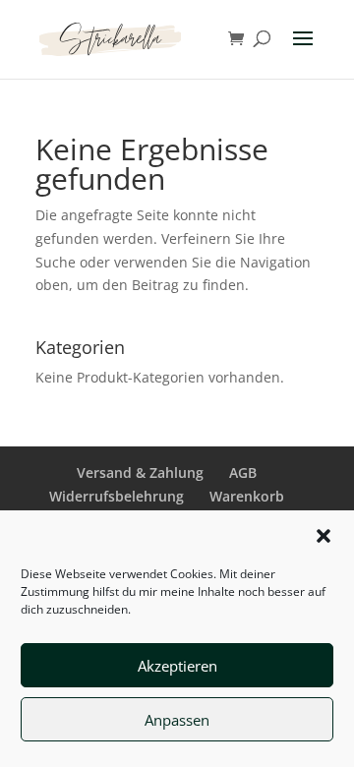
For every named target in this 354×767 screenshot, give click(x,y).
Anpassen (177, 720)
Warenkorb (246, 496)
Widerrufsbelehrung (116, 496)
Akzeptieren (177, 666)
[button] (323, 536)
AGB (243, 472)
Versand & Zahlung (140, 472)
